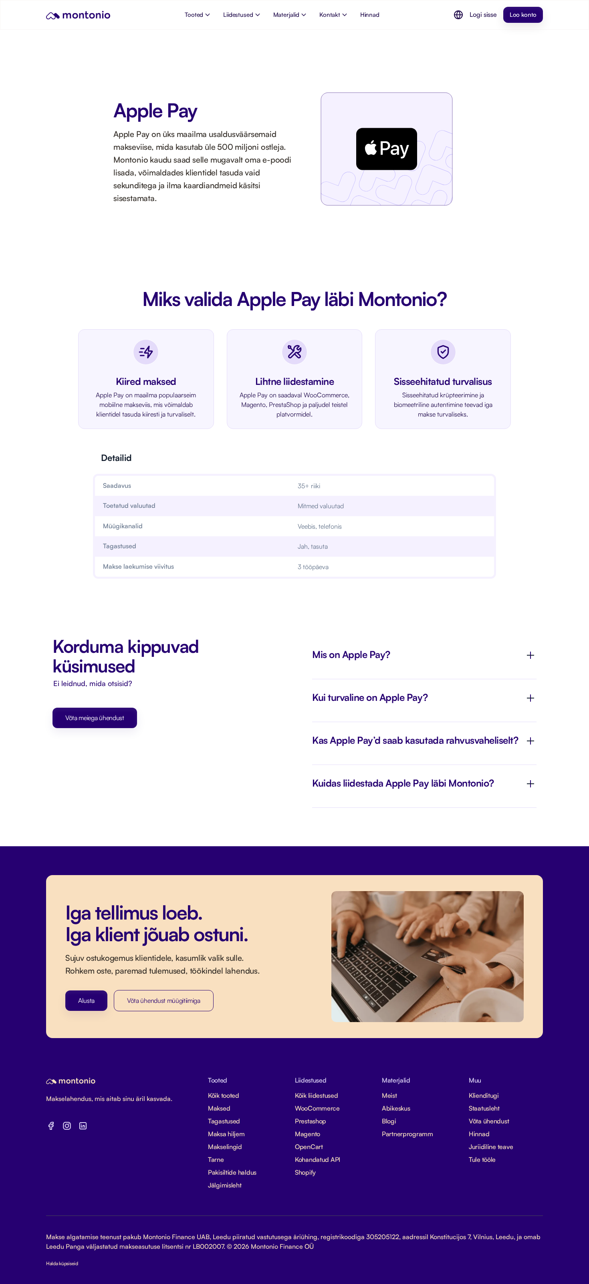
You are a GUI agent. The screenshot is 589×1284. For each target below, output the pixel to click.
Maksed (219, 1108)
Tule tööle (482, 1159)
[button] (458, 14)
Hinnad (479, 1134)
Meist (389, 1095)
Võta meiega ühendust (94, 718)
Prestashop (310, 1121)
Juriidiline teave (491, 1147)
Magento (307, 1134)
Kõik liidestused (316, 1095)
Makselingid (225, 1147)
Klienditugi (484, 1095)
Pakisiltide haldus (232, 1172)
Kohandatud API (317, 1159)
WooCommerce (317, 1108)
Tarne (216, 1159)
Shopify (305, 1172)
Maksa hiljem (226, 1134)
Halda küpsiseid (62, 1263)
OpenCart (309, 1147)
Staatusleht (484, 1108)
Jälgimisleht (225, 1185)
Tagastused (224, 1121)
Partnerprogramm (407, 1134)
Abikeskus (396, 1108)
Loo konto (523, 14)
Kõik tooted (223, 1095)
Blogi (389, 1121)
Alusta (86, 1000)
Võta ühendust (489, 1121)
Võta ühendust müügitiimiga (163, 1000)
